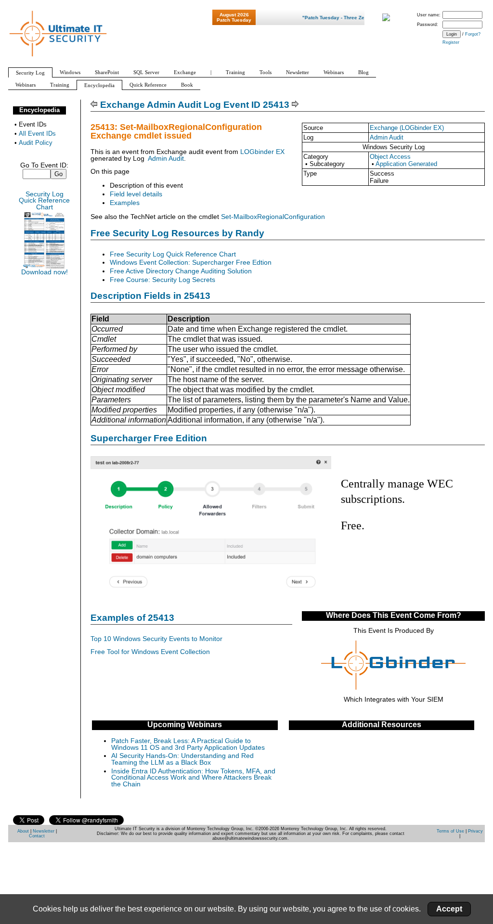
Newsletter (43, 831)
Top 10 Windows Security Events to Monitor (156, 638)
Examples (125, 202)
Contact (37, 836)
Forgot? (472, 34)
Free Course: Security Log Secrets (162, 279)
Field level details (136, 194)
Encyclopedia (39, 110)
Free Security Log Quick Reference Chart (173, 254)
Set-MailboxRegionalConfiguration (273, 216)
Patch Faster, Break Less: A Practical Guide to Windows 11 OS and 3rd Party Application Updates (188, 744)
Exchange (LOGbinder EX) (407, 127)
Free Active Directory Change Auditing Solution (181, 271)
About (23, 831)
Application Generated (406, 163)
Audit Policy (35, 142)
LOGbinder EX (262, 151)
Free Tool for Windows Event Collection (150, 651)
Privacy (475, 831)
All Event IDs (37, 133)
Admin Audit (386, 137)
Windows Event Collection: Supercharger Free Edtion (191, 262)
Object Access (390, 156)
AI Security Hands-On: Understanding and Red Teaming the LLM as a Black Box (182, 759)
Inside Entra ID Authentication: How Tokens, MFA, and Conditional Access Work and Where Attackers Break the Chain (193, 778)
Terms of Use (450, 831)
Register (450, 42)
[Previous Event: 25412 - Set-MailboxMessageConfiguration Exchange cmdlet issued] (94, 105)
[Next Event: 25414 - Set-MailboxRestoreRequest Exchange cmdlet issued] (295, 105)
